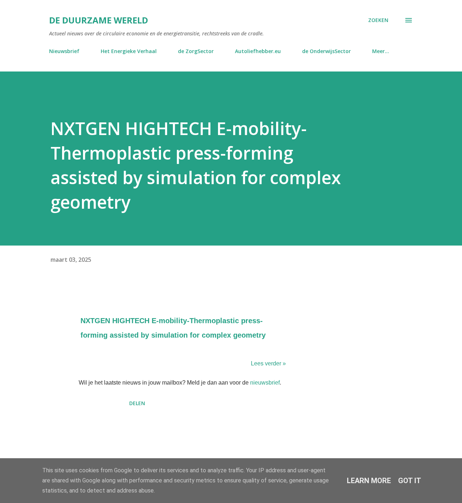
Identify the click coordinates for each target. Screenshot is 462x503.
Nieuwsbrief (64, 51)
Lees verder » (268, 363)
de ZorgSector (196, 51)
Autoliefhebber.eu (258, 51)
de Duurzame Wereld (98, 20)
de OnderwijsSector (326, 51)
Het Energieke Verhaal (129, 51)
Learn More (369, 480)
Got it (409, 480)
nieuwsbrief (265, 383)
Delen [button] (137, 403)
